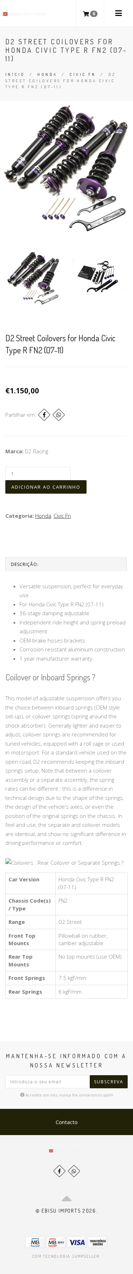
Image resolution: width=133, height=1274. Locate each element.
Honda (47, 74)
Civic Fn (83, 74)
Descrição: (25, 564)
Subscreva (108, 1082)
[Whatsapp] (74, 1171)
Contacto (67, 1122)
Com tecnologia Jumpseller (65, 1256)
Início (15, 74)
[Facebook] (44, 414)
